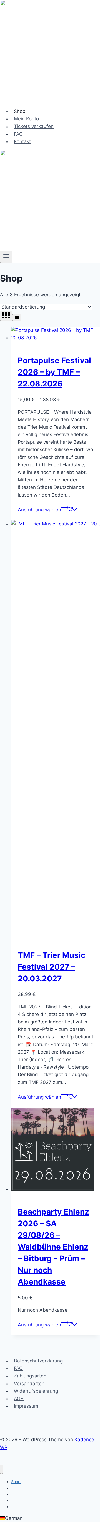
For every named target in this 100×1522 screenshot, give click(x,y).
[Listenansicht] (16, 317)
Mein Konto (26, 119)
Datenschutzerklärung (38, 1361)
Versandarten (29, 1383)
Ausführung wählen (39, 509)
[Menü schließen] (1, 1469)
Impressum (26, 1406)
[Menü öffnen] (6, 257)
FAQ (18, 134)
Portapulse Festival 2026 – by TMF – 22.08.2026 (54, 372)
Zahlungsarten (30, 1376)
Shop (19, 111)
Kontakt (22, 141)
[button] (50, 1518)
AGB (19, 1398)
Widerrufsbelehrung (36, 1391)
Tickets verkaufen (34, 126)
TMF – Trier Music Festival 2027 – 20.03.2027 (51, 966)
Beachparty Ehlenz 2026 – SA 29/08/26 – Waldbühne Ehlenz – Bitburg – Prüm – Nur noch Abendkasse (53, 1246)
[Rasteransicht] (6, 316)
